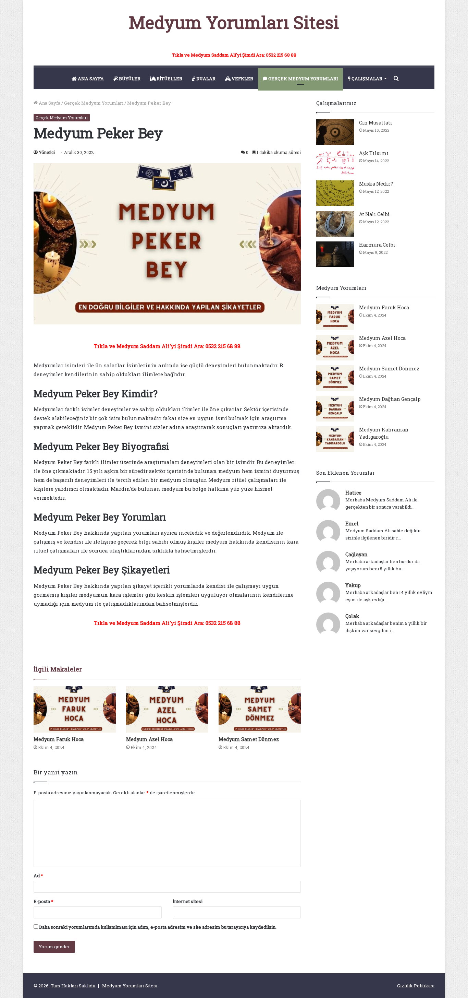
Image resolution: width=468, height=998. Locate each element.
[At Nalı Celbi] (335, 224)
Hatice (353, 492)
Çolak (352, 616)
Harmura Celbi (377, 244)
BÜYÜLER (129, 78)
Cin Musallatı (375, 122)
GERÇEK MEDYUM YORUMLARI (302, 78)
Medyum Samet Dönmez (249, 739)
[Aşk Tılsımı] (335, 163)
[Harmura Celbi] (335, 254)
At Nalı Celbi (374, 214)
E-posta (43, 901)
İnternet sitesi (187, 901)
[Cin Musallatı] (335, 132)
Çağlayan (356, 554)
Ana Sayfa (49, 103)
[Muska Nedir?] (335, 193)
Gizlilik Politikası (415, 986)
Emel (352, 523)
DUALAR (205, 78)
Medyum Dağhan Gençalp (390, 399)
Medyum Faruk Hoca (59, 739)
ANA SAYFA (90, 78)
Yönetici (47, 152)
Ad (38, 875)
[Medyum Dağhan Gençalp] (335, 408)
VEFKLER (242, 78)
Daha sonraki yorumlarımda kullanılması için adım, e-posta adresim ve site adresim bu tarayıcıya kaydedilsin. (157, 927)
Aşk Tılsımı (374, 153)
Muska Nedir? (376, 183)
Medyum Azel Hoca (149, 739)
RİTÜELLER (169, 78)
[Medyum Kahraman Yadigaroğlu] (335, 439)
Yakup (353, 585)
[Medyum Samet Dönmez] (260, 709)
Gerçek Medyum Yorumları (93, 103)
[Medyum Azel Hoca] (167, 709)
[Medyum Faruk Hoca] (75, 709)
